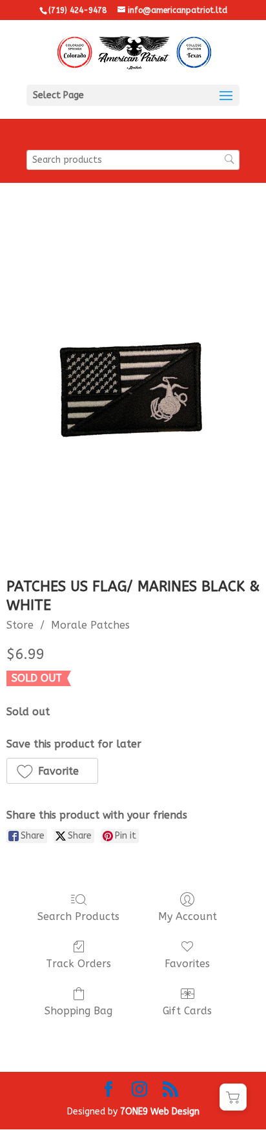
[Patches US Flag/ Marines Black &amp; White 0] (133, 390)
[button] (52, 771)
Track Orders (78, 963)
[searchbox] (133, 160)
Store (20, 625)
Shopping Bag (78, 1011)
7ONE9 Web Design (160, 1111)
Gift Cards (187, 1011)
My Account (187, 916)
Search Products (78, 916)
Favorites (187, 963)
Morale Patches (90, 625)
